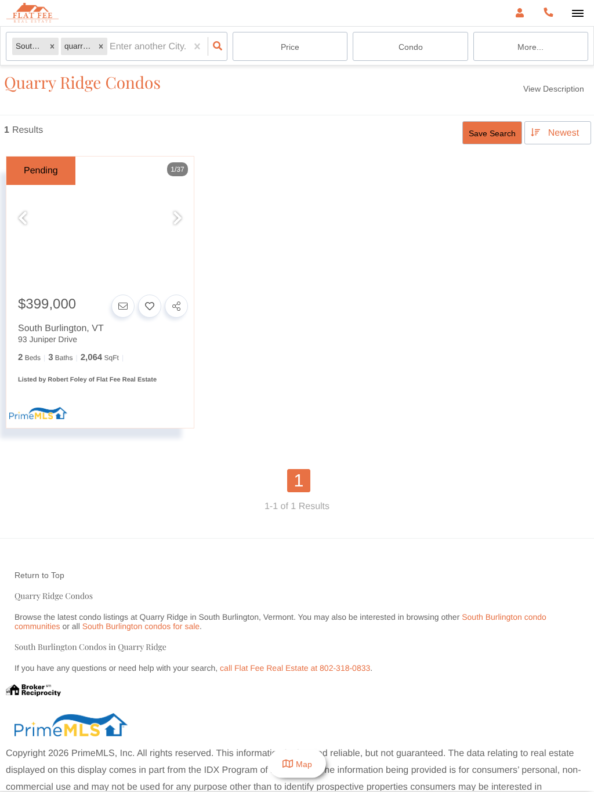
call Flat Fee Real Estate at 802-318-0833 (295, 668)
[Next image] (177, 219)
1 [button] (299, 481)
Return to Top (39, 575)
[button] (52, 47)
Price (290, 47)
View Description (553, 88)
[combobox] (111, 46)
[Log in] (519, 13)
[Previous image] (22, 219)
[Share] (176, 306)
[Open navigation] (577, 14)
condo (411, 47)
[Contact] (123, 306)
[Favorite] (149, 306)
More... (530, 47)
